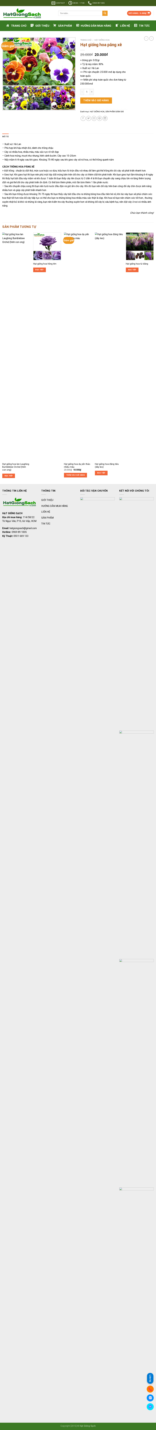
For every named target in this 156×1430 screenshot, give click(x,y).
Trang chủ (85, 40)
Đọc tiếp (9, 476)
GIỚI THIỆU (47, 500)
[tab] (5, 137)
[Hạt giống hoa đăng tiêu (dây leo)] (109, 346)
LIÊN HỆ (45, 511)
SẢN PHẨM (47, 517)
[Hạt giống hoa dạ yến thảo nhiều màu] (78, 346)
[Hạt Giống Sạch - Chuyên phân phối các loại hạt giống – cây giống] (28, 13)
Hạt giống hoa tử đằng (137, 264)
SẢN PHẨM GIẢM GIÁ (114, 111)
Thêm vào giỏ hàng (96, 100)
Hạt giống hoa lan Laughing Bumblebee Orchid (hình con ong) (15, 467)
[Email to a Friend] (94, 118)
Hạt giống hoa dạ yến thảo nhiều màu (77, 465)
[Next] (153, 358)
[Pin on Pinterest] (99, 118)
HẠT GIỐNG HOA (102, 40)
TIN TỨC (45, 523)
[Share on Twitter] (88, 118)
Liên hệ (150, 1378)
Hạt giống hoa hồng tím (44, 264)
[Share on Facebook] (83, 118)
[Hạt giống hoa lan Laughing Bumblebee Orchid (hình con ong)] (16, 346)
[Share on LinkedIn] (105, 118)
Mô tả (5, 136)
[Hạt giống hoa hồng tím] (47, 246)
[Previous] (2, 358)
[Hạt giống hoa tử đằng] (140, 246)
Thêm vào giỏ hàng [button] (75, 475)
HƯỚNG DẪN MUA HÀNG (54, 506)
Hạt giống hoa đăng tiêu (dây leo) (107, 465)
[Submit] (105, 13)
